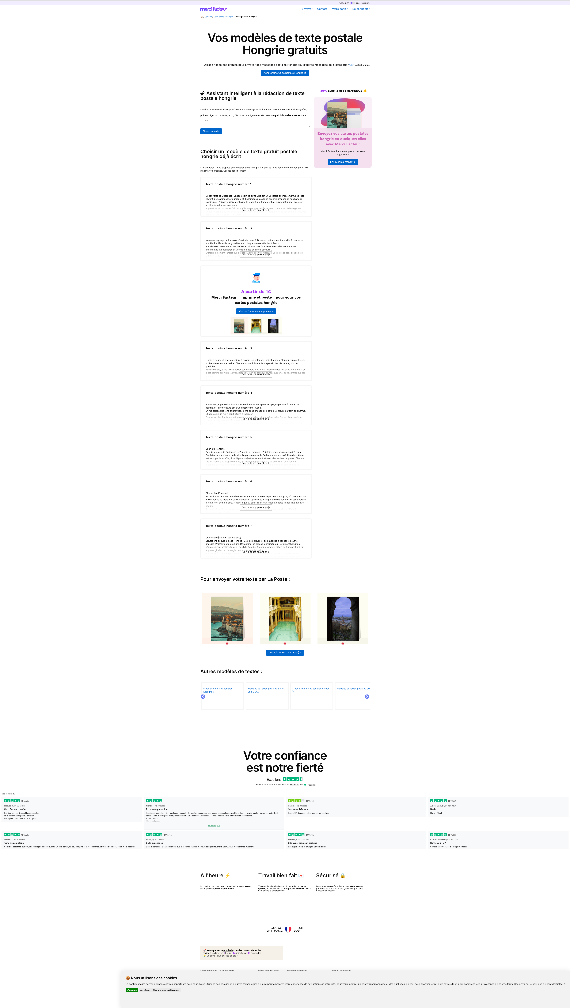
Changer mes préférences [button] (166, 990)
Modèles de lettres (297, 970)
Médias (275, 970)
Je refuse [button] (144, 990)
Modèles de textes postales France (311, 688)
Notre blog (263, 970)
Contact (322, 8)
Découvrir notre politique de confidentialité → (540, 983)
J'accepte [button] (132, 990)
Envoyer (307, 8)
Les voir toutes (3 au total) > (285, 652)
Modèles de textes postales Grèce (355, 688)
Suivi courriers (226, 970)
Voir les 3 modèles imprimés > (256, 311)
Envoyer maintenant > (343, 161)
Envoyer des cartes (341, 970)
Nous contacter (208, 970)
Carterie (208, 17)
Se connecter (361, 8)
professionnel (363, 2)
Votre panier (339, 8)
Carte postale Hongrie (223, 17)
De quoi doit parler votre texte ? (288, 115)
